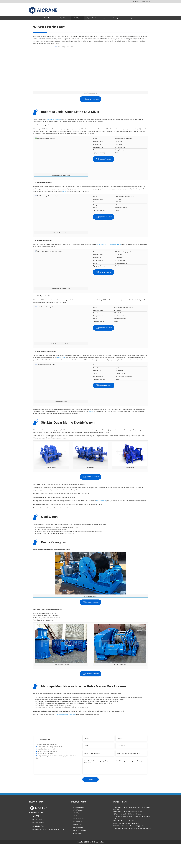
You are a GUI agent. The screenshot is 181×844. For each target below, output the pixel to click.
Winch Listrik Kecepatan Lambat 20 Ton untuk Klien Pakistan (132, 828)
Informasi (135, 1)
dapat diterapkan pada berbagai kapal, (109, 244)
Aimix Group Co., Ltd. (97, 842)
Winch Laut (76, 18)
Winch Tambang (78, 810)
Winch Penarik (77, 821)
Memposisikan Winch (79, 830)
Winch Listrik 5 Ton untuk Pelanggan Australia (127, 811)
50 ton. (64, 191)
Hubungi (129, 18)
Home (33, 18)
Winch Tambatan (78, 819)
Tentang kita (116, 18)
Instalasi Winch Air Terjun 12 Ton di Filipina (126, 823)
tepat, (91, 411)
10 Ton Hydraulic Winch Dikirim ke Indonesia (127, 814)
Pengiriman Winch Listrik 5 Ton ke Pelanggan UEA (128, 826)
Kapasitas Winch (62, 18)
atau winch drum (101, 500)
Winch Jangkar (77, 816)
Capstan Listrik (91, 18)
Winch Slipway (77, 833)
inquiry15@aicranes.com (40, 816)
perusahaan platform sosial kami (66, 714)
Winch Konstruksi (45, 18)
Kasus (104, 18)
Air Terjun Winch (78, 827)
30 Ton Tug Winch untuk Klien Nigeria (125, 821)
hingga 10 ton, (61, 357)
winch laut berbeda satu (53, 119)
